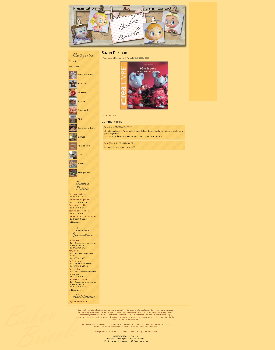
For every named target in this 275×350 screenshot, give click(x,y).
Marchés (81, 163)
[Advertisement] (203, 51)
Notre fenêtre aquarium (79, 199)
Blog (126, 8)
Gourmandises (84, 110)
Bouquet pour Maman (79, 210)
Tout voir (72, 61)
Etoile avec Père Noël (78, 205)
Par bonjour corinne (78, 279)
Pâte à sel (82, 83)
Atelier (81, 119)
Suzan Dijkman (114, 52)
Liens (150, 8)
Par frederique (75, 261)
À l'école (81, 101)
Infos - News (74, 66)
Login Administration (78, 301)
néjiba (110, 143)
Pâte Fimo (82, 92)
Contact (165, 8)
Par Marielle (74, 240)
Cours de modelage (86, 128)
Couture (81, 137)
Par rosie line (74, 269)
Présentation (84, 8)
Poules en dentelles (77, 194)
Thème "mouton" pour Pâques (82, 216)
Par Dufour (73, 250)
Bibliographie (84, 172)
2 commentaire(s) (110, 115)
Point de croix (83, 145)
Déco (80, 154)
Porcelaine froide (85, 74)
